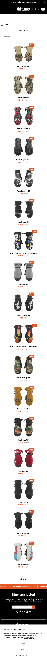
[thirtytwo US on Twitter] (17, 612)
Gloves (26, 31)
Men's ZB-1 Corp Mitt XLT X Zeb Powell (23, 253)
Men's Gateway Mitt (23, 191)
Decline (22, 650)
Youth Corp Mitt (23, 222)
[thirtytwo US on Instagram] (27, 612)
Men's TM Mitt (23, 284)
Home (20, 31)
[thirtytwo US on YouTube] (23, 612)
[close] (45, 2)
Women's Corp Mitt (23, 129)
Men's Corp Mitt (23, 98)
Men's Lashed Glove (23, 66)
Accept (23, 644)
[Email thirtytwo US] (30, 612)
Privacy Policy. (29, 638)
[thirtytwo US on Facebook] (20, 612)
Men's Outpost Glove (23, 160)
